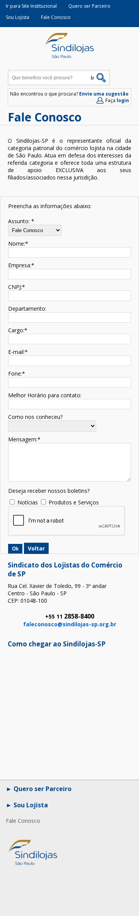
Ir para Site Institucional (31, 6)
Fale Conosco (56, 17)
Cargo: (16, 330)
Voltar (36, 548)
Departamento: (27, 308)
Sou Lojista (17, 17)
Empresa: (19, 265)
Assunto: (19, 221)
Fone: (15, 373)
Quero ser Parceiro (89, 6)
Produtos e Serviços (74, 502)
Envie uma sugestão (104, 94)
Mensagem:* (24, 439)
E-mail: (16, 351)
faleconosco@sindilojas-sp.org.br (69, 624)
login (123, 100)
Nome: (16, 243)
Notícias (27, 502)
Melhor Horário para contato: (44, 395)
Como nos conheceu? (35, 416)
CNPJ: (15, 287)
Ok (15, 549)
